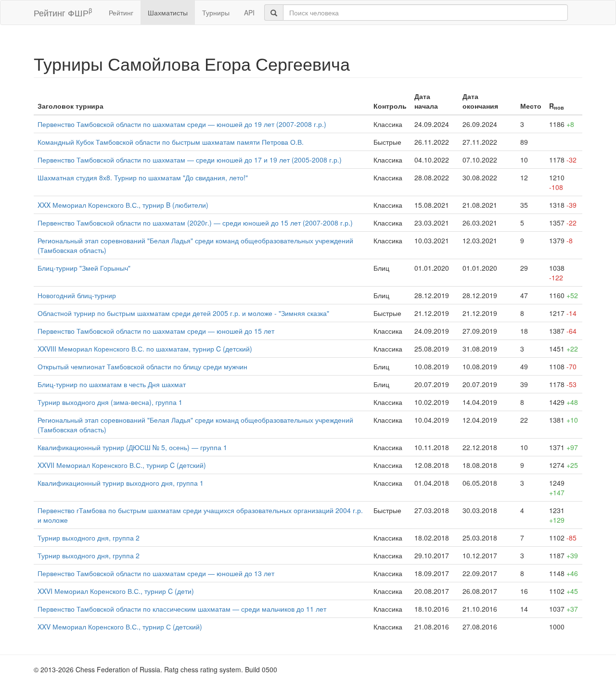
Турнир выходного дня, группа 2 (89, 537)
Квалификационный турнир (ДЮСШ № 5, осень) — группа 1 (132, 447)
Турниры (216, 12)
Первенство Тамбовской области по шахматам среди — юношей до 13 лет (156, 573)
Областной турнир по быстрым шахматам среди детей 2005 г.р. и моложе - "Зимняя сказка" (183, 313)
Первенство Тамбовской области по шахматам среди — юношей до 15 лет (156, 331)
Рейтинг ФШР (63, 12)
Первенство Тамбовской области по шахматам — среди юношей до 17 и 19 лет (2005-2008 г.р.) (190, 159)
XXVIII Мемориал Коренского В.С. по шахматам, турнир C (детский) (145, 348)
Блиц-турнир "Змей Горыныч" (84, 268)
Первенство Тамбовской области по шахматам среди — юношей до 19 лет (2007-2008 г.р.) (182, 124)
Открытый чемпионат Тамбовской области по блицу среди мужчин (142, 366)
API (249, 12)
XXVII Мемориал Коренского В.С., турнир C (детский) (122, 465)
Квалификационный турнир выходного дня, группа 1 (121, 483)
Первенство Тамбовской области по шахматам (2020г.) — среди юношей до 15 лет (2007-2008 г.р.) (195, 222)
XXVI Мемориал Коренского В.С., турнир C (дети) (116, 591)
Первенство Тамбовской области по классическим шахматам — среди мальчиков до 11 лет (182, 609)
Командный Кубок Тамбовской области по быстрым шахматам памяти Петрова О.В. (171, 142)
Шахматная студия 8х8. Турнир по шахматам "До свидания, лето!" (143, 177)
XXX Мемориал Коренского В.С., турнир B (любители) (123, 205)
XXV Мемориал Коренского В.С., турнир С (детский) (120, 626)
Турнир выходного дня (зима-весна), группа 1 (110, 402)
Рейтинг (121, 12)
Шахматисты (168, 12)
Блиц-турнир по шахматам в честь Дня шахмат (112, 384)
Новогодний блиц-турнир (77, 295)
